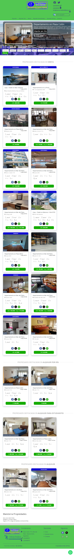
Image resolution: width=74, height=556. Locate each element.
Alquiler (14, 18)
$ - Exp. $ (15, 454)
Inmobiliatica (12, 545)
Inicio (46, 532)
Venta (29, 18)
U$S (15, 103)
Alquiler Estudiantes (39, 18)
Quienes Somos (51, 18)
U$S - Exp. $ (44, 144)
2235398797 (26, 538)
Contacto (59, 18)
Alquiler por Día (40, 31)
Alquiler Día (22, 18)
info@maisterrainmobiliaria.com (62, 10)
